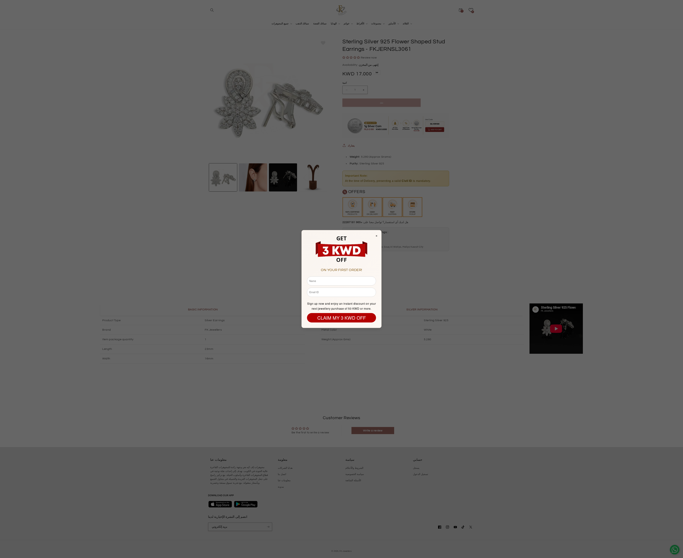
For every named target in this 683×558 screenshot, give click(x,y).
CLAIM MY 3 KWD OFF (341, 317)
